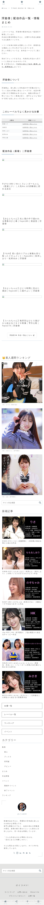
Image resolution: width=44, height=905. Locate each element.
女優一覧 (8, 706)
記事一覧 (31, 896)
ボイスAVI (22, 814)
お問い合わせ (23, 892)
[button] (40, 502)
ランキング (9, 723)
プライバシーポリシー (17, 896)
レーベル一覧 (10, 714)
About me (34, 892)
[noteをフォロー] (23, 853)
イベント (8, 732)
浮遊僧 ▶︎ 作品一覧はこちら (21, 335)
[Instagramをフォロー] (17, 853)
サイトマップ (10, 892)
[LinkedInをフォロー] (20, 853)
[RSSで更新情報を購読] (29, 853)
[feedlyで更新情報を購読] (26, 853)
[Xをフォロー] (14, 853)
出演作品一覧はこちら (30, 124)
